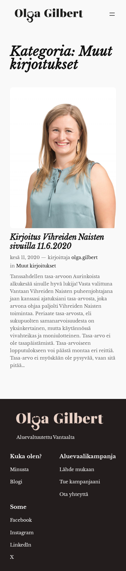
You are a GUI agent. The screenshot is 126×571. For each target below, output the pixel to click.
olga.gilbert (84, 257)
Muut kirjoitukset (36, 266)
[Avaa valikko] (112, 14)
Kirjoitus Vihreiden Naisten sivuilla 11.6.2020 (57, 241)
